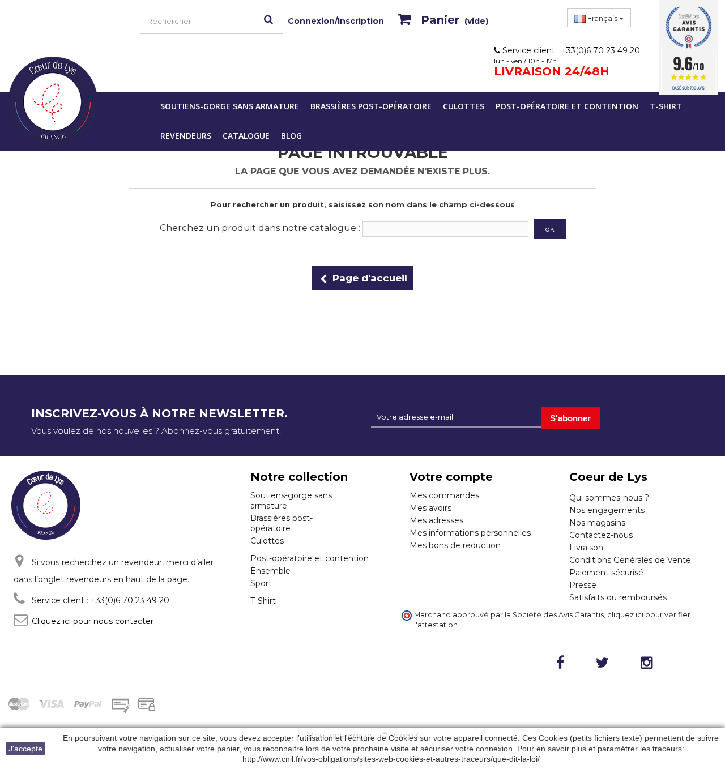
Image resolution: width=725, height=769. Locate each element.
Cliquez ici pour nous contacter (92, 621)
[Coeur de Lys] (52, 101)
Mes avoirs (430, 508)
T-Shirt (666, 106)
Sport (261, 583)
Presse (582, 585)
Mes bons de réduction (455, 545)
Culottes (463, 106)
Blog (291, 135)
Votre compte (451, 477)
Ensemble (270, 571)
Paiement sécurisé (606, 572)
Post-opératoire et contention (567, 106)
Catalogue (246, 135)
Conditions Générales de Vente (630, 560)
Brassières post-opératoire (371, 106)
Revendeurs (185, 135)
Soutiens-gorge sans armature (229, 106)
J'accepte (25, 748)
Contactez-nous (601, 535)
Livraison (586, 547)
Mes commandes (444, 495)
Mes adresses (436, 520)
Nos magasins (597, 523)
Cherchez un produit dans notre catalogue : (260, 228)
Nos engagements (607, 510)
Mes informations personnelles (470, 533)
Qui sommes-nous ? (609, 498)
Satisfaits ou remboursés (618, 597)
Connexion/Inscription (336, 21)
